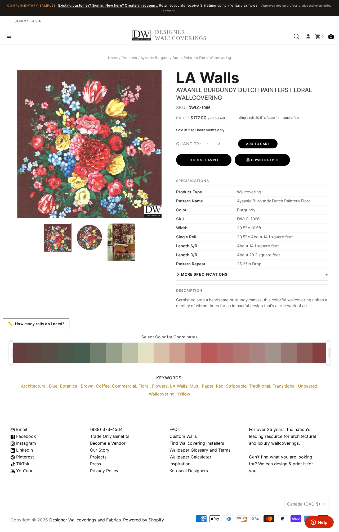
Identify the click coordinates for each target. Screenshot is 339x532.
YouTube (24, 470)
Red (220, 386)
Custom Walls (183, 436)
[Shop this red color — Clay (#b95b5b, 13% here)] (209, 353)
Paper (207, 386)
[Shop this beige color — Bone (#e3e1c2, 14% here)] (146, 353)
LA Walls (207, 78)
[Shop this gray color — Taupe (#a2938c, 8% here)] (273, 353)
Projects (98, 457)
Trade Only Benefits (109, 436)
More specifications (204, 274)
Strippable (236, 386)
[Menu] (9, 36)
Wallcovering (162, 394)
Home (113, 58)
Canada (303, 504)
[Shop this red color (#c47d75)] (193, 353)
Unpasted (307, 386)
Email (21, 429)
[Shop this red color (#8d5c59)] (305, 353)
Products (129, 58)
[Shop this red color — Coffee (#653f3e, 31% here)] (18, 353)
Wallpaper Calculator (190, 457)
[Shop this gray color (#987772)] (289, 353)
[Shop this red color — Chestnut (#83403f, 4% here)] (320, 353)
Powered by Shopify (143, 519)
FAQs (175, 429)
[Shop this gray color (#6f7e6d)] (98, 353)
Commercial (124, 386)
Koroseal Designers (189, 470)
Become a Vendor (108, 443)
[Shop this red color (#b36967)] (225, 353)
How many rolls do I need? (36, 323)
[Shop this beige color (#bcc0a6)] (130, 353)
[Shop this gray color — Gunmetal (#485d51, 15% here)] (82, 353)
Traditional (259, 386)
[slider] (11, 352)
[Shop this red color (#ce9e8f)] (177, 353)
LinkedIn (24, 450)
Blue (53, 386)
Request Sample (204, 160)
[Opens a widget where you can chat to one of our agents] (319, 522)
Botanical (69, 386)
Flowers (160, 386)
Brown (87, 386)
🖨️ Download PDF (262, 160)
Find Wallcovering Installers (197, 443)
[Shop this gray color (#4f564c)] (66, 353)
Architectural (34, 386)
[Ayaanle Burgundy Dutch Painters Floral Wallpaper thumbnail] (57, 237)
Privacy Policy (104, 470)
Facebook (25, 436)
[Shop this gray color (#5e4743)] (34, 353)
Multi (194, 386)
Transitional (284, 386)
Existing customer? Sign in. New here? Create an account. (108, 5)
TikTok (22, 463)
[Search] (297, 36)
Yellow (183, 394)
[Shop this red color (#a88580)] (257, 353)
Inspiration (180, 463)
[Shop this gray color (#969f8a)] (114, 353)
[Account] (308, 36)
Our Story (99, 450)
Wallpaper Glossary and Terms (200, 450)
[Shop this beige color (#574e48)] (50, 353)
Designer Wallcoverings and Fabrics (85, 519)
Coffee (103, 386)
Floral (144, 386)
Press (95, 463)
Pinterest (24, 457)
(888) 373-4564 (28, 21)
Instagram (25, 443)
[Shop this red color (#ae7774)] (241, 353)
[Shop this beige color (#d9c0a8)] (162, 353)
